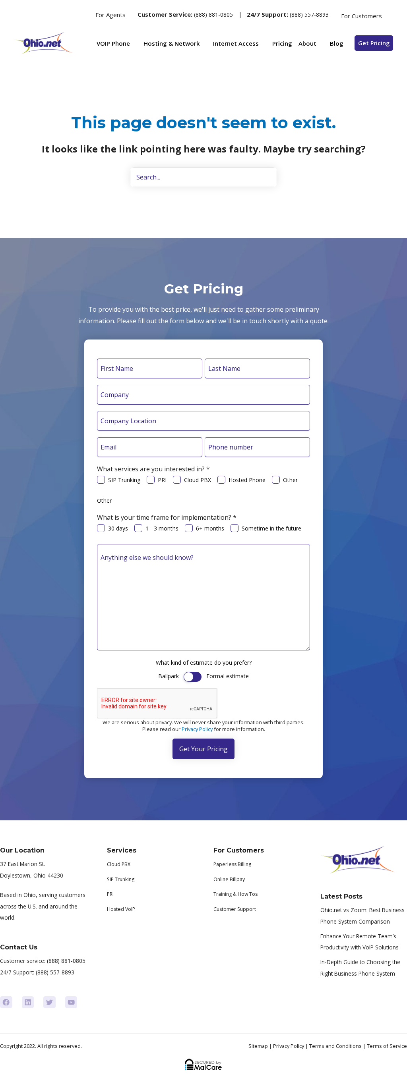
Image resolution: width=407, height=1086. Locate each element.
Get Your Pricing (203, 749)
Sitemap (258, 1045)
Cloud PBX (197, 480)
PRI (162, 480)
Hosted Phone (247, 480)
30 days (118, 528)
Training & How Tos (235, 894)
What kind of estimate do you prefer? (204, 662)
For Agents (110, 15)
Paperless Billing (232, 864)
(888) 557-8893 (309, 14)
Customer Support (234, 909)
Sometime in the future (271, 528)
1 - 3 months (161, 528)
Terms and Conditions (335, 1045)
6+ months (210, 528)
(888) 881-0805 (213, 14)
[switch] (193, 677)
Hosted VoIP (121, 909)
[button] (80, 15)
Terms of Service (387, 1045)
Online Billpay (229, 879)
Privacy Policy (197, 729)
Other (290, 480)
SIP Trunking (124, 480)
